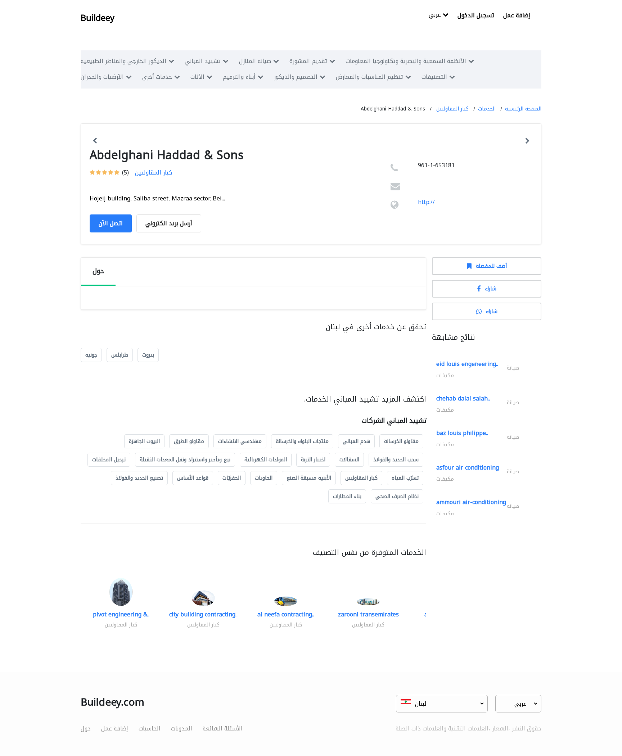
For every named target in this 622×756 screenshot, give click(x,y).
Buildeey (97, 18)
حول (86, 728)
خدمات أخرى (157, 76)
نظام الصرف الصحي (397, 496)
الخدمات (487, 109)
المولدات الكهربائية (265, 460)
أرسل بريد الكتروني (168, 223)
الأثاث (197, 76)
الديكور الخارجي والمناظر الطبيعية (123, 61)
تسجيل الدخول (476, 15)
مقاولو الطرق (189, 441)
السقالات (349, 460)
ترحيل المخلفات (109, 460)
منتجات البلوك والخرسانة (302, 441)
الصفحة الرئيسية (523, 109)
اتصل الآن (111, 223)
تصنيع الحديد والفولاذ (139, 478)
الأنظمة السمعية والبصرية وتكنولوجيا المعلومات (406, 61)
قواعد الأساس (192, 478)
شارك (490, 289)
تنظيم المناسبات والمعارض (369, 76)
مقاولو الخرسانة (401, 441)
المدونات (181, 728)
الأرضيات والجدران (102, 76)
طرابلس (119, 355)
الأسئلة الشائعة (223, 728)
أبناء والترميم (239, 76)
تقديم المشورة (308, 61)
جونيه (91, 355)
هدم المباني (356, 441)
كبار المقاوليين (452, 109)
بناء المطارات (347, 496)
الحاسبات (150, 728)
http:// (426, 202)
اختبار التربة (313, 460)
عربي (436, 15)
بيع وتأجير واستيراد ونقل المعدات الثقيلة (185, 460)
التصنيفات (434, 76)
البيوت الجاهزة (144, 441)
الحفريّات (231, 478)
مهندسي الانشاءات (240, 441)
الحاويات (263, 478)
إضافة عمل (516, 15)
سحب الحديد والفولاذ (396, 460)
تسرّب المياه (405, 478)
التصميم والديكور (295, 76)
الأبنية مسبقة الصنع (309, 478)
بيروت (148, 355)
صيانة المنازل (255, 61)
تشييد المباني (203, 61)
